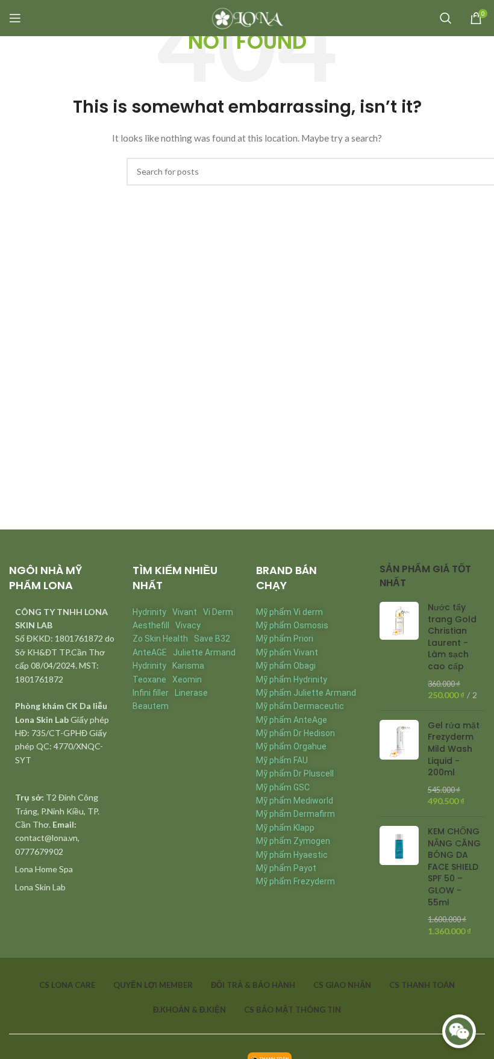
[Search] (446, 18)
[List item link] (61, 869)
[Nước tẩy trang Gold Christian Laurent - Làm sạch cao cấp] (399, 651)
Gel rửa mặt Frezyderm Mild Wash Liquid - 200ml (454, 749)
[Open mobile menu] (15, 18)
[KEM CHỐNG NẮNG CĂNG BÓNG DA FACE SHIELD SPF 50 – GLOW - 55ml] (399, 881)
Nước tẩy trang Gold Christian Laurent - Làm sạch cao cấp (452, 637)
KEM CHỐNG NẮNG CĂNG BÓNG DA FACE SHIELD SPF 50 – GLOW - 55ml (454, 867)
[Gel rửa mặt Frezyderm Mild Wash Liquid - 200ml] (399, 763)
